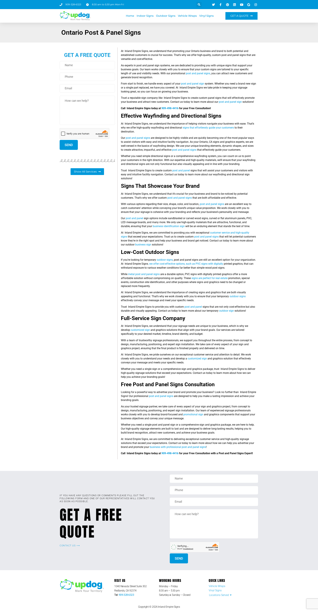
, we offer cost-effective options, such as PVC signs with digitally (185, 263)
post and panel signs (198, 73)
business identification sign (169, 226)
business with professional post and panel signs (178, 447)
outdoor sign (226, 310)
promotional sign (193, 414)
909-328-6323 (126, 594)
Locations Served (219, 595)
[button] (199, 4)
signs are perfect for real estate (209, 278)
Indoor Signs (145, 15)
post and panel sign (192, 83)
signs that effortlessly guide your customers (208, 127)
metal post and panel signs (144, 274)
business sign (143, 244)
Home (130, 15)
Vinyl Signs (206, 15)
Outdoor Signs (165, 15)
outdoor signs (165, 259)
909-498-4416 (169, 108)
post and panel (181, 170)
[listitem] (136, 588)
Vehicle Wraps (187, 15)
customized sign (140, 329)
